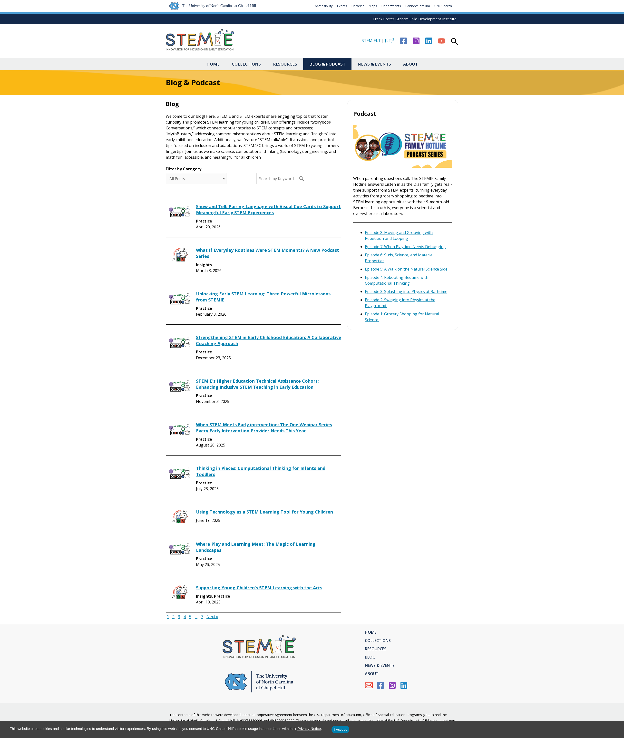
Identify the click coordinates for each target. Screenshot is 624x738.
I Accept (340, 729)
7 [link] (202, 616)
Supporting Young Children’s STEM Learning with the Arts (259, 588)
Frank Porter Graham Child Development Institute (415, 18)
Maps (373, 6)
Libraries (357, 6)
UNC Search (443, 6)
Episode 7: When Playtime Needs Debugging (405, 246)
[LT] (389, 40)
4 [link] (185, 616)
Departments (391, 6)
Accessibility (324, 6)
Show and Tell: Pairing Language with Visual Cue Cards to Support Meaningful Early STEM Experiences (268, 209)
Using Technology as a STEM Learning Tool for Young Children (264, 512)
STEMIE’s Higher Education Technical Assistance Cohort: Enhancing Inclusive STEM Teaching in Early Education (257, 384)
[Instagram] (416, 41)
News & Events (374, 64)
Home (213, 64)
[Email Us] (369, 685)
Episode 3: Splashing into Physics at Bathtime (406, 291)
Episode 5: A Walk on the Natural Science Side (406, 269)
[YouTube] (441, 41)
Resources (285, 64)
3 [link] (179, 616)
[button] (454, 42)
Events (342, 6)
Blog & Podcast (327, 64)
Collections (246, 64)
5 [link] (190, 616)
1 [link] (168, 616)
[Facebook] (403, 41)
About (410, 64)
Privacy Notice (309, 729)
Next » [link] (212, 616)
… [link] (196, 616)
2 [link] (173, 616)
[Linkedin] (428, 41)
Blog (370, 657)
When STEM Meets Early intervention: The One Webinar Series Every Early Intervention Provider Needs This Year (264, 428)
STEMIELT (371, 40)
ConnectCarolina (417, 6)
